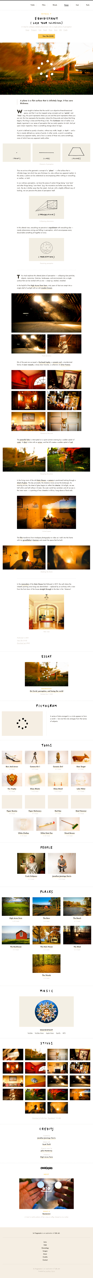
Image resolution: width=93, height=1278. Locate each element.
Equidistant (46, 1030)
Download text (21, 643)
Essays (27, 30)
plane (51, 170)
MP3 (64, 1033)
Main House (41, 480)
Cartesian (56, 120)
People (45, 30)
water (19, 442)
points (67, 113)
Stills (60, 30)
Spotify (58, 1033)
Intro (45, 1242)
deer (25, 442)
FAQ (45, 1245)
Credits (65, 30)
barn (45, 285)
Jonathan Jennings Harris (47, 1138)
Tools (40, 30)
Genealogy (45, 1248)
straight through (45, 589)
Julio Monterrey (46, 1150)
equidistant (53, 227)
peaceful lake (25, 440)
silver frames (65, 365)
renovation (25, 584)
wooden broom (46, 288)
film (21, 537)
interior (57, 485)
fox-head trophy (44, 362)
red (71, 442)
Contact (45, 1260)
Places (50, 30)
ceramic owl (57, 362)
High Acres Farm (37, 285)
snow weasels (29, 365)
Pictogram (34, 30)
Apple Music (50, 1033)
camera (51, 480)
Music (55, 30)
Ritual (45, 14)
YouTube (30, 1033)
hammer (36, 540)
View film (20, 641)
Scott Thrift (47, 1144)
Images (45, 1251)
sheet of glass (22, 483)
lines (19, 115)
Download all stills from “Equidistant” (43, 1118)
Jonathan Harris (50, 1271)
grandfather (27, 540)
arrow (40, 442)
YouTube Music (39, 1033)
